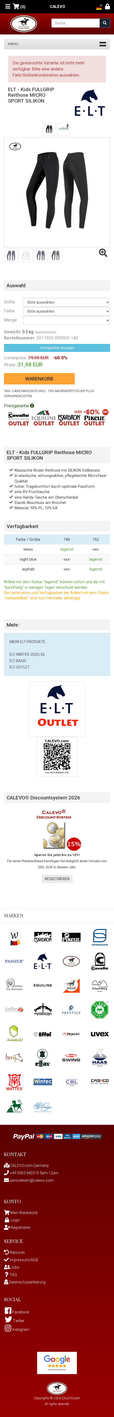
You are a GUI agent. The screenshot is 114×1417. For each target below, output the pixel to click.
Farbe (9, 310)
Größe (9, 301)
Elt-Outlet (20, 667)
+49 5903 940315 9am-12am (33, 1173)
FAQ (13, 1275)
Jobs (14, 1267)
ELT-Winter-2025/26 (27, 654)
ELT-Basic (18, 661)
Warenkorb (39, 379)
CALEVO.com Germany (29, 1165)
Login (15, 1220)
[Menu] (7, 6)
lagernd (66, 549)
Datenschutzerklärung (27, 1282)
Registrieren (57, 879)
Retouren (17, 1252)
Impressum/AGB (23, 1260)
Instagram (20, 1329)
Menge (9, 319)
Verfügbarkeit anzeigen (57, 348)
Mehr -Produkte (27, 642)
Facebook (20, 1312)
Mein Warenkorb (24, 1213)
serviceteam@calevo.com (31, 1180)
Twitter (18, 1321)
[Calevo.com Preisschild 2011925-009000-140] (57, 756)
